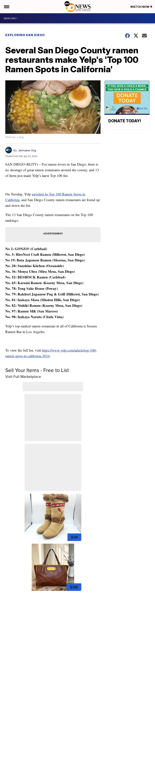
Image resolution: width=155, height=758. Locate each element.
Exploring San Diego (25, 35)
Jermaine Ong (27, 150)
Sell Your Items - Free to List (37, 370)
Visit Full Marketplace (23, 376)
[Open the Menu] (6, 6)
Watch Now (140, 7)
